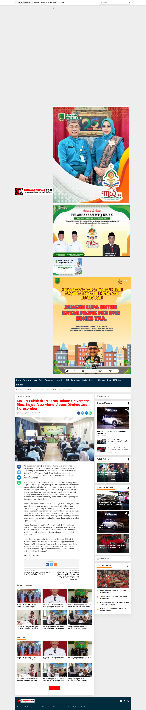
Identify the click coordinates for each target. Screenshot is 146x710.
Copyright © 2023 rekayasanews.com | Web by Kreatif (34, 707)
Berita (18, 414)
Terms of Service (60, 707)
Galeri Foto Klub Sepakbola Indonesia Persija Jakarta (113, 609)
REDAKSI (82, 707)
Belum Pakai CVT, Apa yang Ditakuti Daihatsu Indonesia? (118, 440)
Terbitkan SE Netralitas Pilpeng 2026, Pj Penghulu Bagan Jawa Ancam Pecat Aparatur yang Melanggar (54, 606)
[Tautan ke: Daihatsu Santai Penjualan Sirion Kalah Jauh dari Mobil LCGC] (101, 449)
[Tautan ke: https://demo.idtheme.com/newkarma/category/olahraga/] (128, 566)
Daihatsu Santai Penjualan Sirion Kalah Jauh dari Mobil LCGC (118, 449)
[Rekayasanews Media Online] (34, 191)
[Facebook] (47, 564)
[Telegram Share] (86, 413)
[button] (129, 2)
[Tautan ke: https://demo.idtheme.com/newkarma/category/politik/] (128, 459)
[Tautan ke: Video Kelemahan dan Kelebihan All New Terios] (113, 417)
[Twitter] (51, 564)
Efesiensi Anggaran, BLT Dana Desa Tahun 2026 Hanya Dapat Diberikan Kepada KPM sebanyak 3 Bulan (54, 627)
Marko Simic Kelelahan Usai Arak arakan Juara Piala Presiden (114, 603)
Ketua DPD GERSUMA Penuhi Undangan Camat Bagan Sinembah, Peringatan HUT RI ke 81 (28, 606)
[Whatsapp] (90, 413)
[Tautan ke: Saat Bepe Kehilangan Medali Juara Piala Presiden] (113, 579)
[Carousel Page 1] (112, 479)
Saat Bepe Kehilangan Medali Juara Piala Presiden (113, 591)
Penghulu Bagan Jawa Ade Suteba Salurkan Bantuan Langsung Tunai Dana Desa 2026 (79, 627)
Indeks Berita (72, 707)
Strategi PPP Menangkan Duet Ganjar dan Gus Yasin (111, 473)
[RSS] (55, 564)
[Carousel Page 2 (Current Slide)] (114, 479)
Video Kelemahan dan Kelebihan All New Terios (111, 432)
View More (54, 688)
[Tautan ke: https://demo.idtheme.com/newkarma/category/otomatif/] (128, 403)
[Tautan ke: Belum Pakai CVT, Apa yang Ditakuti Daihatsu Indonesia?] (101, 441)
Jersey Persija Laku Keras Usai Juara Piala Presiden (113, 597)
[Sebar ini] (78, 413)
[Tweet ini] (82, 413)
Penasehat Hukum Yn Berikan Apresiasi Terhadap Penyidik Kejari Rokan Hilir (27, 627)
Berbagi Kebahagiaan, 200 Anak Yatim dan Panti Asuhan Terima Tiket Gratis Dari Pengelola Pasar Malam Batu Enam (80, 606)
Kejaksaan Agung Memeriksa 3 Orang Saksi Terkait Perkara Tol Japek (37, 572)
